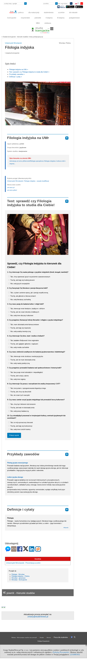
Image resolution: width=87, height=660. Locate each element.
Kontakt (42, 637)
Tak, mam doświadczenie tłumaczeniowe (24, 324)
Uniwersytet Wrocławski (13, 43)
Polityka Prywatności (43, 641)
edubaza (47, 23)
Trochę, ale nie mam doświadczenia (22, 360)
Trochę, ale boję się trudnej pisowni (22, 280)
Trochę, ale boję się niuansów (20, 328)
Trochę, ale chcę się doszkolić (20, 392)
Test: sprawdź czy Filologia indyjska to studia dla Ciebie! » (29, 72)
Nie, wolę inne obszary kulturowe (21, 315)
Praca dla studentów (61, 637)
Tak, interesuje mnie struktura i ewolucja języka (26, 356)
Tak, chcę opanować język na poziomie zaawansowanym (30, 277)
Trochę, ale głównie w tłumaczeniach (23, 296)
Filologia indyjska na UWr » (18, 69)
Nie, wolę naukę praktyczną (20, 363)
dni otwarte (73, 12)
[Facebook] (19, 550)
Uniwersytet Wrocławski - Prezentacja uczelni (23, 563)
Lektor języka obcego (15, 477)
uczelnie (61, 12)
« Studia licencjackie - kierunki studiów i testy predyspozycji (22, 37)
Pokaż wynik (14, 435)
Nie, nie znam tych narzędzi (20, 395)
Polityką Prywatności (61, 652)
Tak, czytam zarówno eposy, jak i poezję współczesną (29, 292)
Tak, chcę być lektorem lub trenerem (23, 404)
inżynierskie (25, 18)
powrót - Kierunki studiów (19, 592)
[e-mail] (13, 550)
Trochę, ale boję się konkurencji (21, 426)
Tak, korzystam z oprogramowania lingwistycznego (28, 388)
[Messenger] (8, 550)
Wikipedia (65, 527)
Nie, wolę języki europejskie (20, 283)
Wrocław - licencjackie (19, 580)
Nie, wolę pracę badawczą (19, 411)
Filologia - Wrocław (18, 574)
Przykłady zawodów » (17, 74)
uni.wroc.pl (10, 187)
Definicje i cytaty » (15, 77)
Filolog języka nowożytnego (17, 463)
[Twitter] (25, 550)
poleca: (21, 12)
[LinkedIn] (31, 550)
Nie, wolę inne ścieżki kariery (20, 429)
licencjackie (11, 18)
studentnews (48, 12)
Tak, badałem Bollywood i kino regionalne (24, 340)
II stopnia (49, 18)
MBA (38, 23)
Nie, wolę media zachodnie (19, 347)
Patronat (49, 637)
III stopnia (60, 18)
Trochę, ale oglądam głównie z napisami (24, 344)
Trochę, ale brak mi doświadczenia (22, 407)
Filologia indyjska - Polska (20, 576)
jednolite (38, 18)
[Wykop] (38, 550)
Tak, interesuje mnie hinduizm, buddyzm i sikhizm (27, 308)
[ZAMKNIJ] (75, 654)
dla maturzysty (33, 12)
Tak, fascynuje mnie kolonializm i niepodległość (26, 372)
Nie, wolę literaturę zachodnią (20, 299)
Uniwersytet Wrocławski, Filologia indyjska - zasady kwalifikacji (28, 181)
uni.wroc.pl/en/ (12, 190)
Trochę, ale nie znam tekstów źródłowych (24, 312)
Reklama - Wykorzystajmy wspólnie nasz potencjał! (24, 637)
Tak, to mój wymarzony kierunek (21, 422)
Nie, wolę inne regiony (18, 379)
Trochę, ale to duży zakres (19, 376)
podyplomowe (74, 18)
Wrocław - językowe (18, 578)
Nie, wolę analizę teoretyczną (20, 331)
